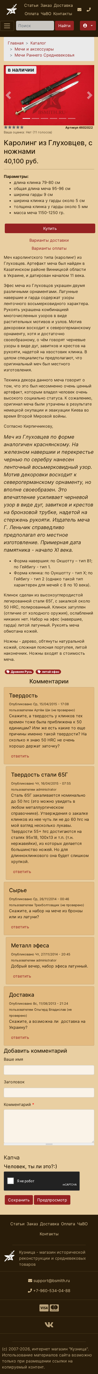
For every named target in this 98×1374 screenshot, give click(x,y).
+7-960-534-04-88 (51, 1290)
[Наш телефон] (89, 9)
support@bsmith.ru (51, 1280)
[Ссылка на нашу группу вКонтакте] (49, 1326)
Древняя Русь (21, 672)
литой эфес (50, 672)
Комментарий (19, 1104)
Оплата (32, 13)
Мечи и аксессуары (34, 49)
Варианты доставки (49, 240)
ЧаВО (46, 13)
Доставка (63, 5)
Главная (16, 42)
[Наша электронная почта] (80, 9)
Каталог (38, 42)
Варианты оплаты (49, 248)
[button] (88, 25)
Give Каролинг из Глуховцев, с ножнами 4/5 (18, 127)
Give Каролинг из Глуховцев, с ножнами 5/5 (22, 127)
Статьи (31, 5)
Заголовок (14, 1081)
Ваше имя (13, 1059)
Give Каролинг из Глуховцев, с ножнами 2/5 (10, 127)
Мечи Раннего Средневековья (44, 55)
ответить (20, 755)
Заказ (46, 5)
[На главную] (11, 9)
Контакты (62, 13)
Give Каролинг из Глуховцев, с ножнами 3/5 (14, 127)
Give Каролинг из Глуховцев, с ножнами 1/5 (6, 127)
